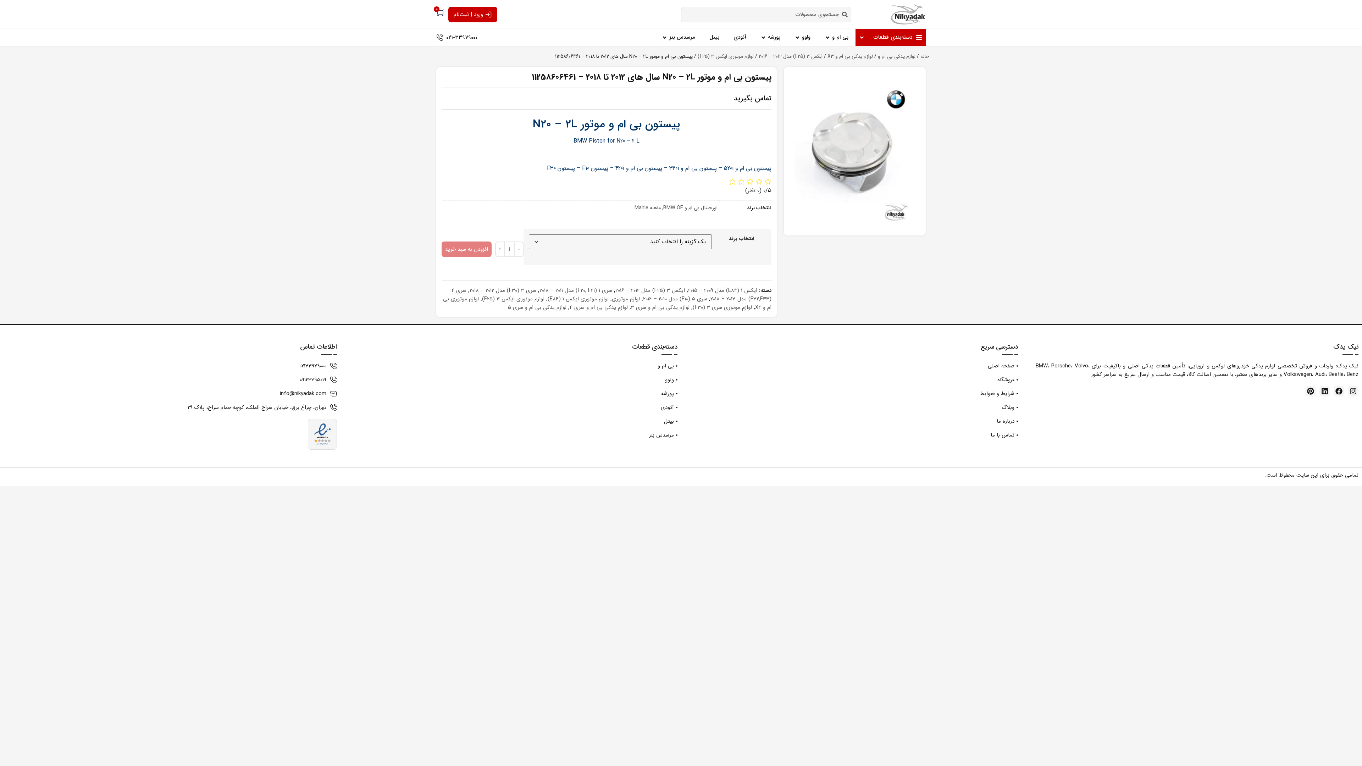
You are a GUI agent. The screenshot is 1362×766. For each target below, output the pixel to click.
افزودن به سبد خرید (466, 249)
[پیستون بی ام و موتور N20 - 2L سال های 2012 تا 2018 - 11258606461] (854, 151)
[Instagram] (1353, 391)
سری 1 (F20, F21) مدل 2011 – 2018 (575, 290)
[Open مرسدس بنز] (665, 37)
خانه (924, 56)
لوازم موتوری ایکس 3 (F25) (726, 56)
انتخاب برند (741, 239)
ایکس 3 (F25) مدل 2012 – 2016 (791, 56)
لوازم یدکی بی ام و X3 (850, 56)
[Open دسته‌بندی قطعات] (862, 37)
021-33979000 (461, 37)
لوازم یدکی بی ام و (896, 56)
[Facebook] (1339, 391)
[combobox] (766, 14)
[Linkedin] (1324, 391)
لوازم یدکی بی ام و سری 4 (599, 307)
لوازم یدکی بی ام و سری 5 (537, 307)
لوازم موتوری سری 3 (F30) (722, 307)
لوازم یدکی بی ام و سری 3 (660, 307)
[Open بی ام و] (827, 37)
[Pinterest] (1310, 391)
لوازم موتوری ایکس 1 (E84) (578, 299)
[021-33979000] (439, 37)
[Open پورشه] (763, 37)
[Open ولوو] (797, 37)
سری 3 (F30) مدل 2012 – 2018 (503, 290)
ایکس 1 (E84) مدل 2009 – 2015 (722, 290)
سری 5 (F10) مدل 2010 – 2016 (675, 299)
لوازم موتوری (626, 299)
